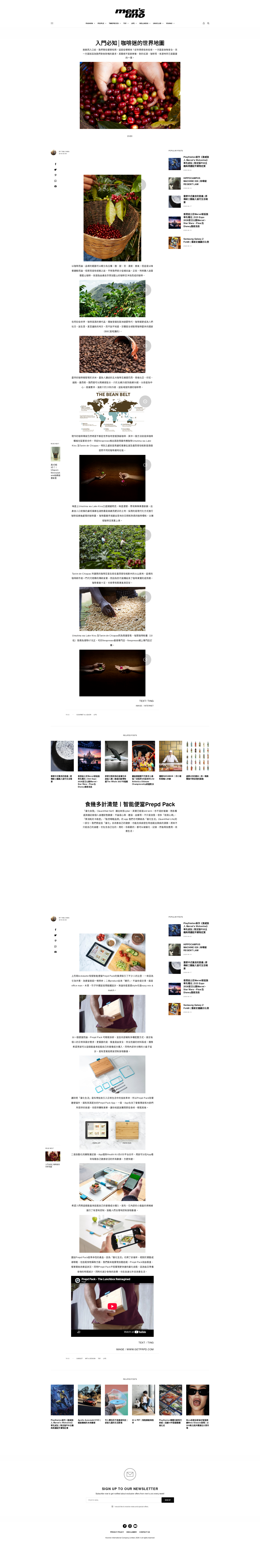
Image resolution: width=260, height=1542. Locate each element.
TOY (99, 1358)
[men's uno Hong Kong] (130, 13)
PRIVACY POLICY (117, 1532)
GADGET (80, 1358)
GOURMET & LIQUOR (84, 714)
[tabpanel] (130, 95)
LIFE (95, 714)
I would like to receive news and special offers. (132, 1506)
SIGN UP (168, 1500)
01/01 (130, 136)
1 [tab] (133, 121)
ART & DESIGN (90, 1358)
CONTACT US (144, 1532)
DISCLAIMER (131, 1532)
